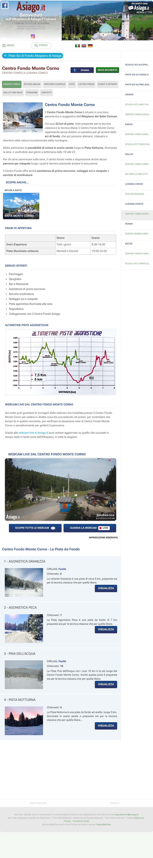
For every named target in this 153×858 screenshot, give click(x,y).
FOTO (72, 84)
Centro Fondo (11, 84)
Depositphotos (103, 824)
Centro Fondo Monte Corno (139, 214)
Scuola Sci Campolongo (139, 263)
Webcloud (139, 818)
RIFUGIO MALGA (32, 84)
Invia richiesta (107, 70)
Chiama (85, 70)
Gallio (40, 27)
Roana (35, 29)
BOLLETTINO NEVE (13, 92)
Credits (114, 803)
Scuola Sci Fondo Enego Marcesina (139, 144)
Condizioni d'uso (81, 821)
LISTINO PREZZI (86, 84)
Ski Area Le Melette (136, 174)
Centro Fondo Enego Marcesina (139, 134)
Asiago (21, 27)
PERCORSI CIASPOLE (54, 84)
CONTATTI (46, 92)
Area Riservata (38, 803)
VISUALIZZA (106, 588)
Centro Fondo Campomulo (139, 164)
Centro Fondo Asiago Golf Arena (139, 114)
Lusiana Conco (24, 29)
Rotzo (42, 29)
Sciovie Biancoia (134, 194)
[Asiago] (31, 7)
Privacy (67, 821)
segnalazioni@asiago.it (126, 814)
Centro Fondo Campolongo (139, 253)
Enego (28, 27)
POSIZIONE (31, 92)
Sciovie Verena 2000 (136, 233)
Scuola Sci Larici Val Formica (139, 104)
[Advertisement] (60, 772)
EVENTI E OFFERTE (107, 84)
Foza (34, 27)
